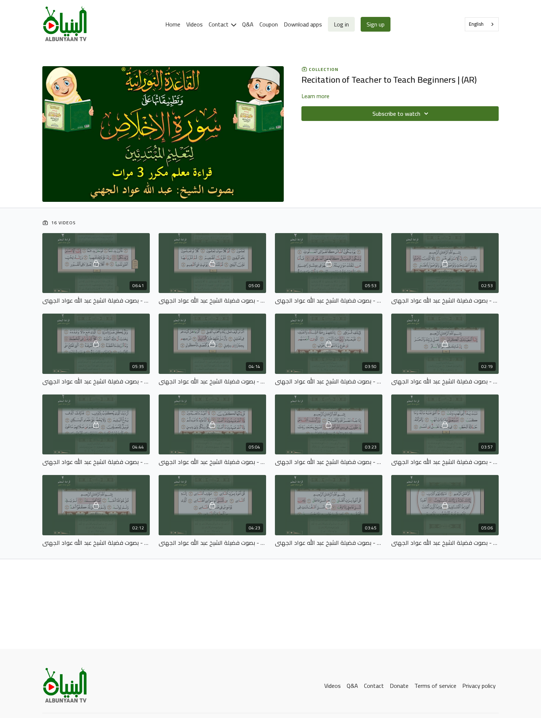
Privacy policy (479, 685)
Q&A (248, 24)
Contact (219, 24)
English (476, 23)
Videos (194, 24)
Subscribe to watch (396, 113)
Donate (399, 685)
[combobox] (482, 24)
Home (172, 24)
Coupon (268, 24)
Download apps (303, 24)
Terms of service (435, 685)
